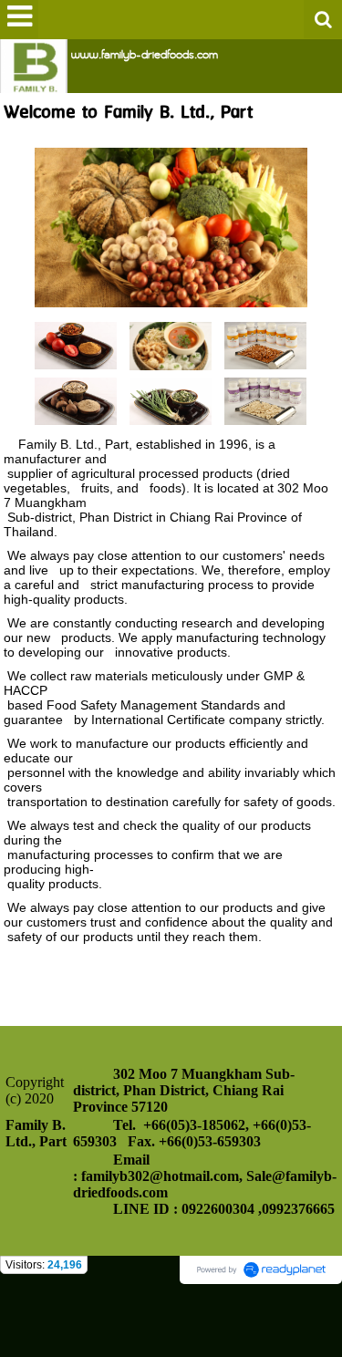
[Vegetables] (171, 225)
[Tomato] (76, 344)
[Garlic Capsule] (265, 400)
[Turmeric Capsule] (265, 344)
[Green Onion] (171, 400)
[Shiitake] (76, 400)
